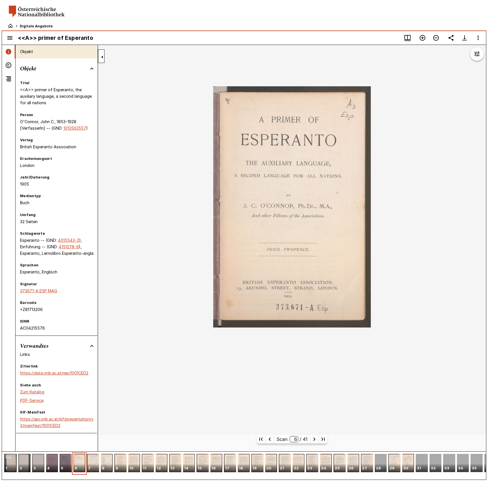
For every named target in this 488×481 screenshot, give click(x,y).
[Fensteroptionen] (478, 38)
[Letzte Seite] (323, 439)
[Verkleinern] (436, 38)
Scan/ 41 (292, 439)
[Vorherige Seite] (269, 439)
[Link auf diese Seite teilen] (451, 38)
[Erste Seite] (261, 439)
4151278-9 (69, 246)
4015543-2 (68, 240)
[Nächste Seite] (314, 439)
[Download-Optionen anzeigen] (464, 38)
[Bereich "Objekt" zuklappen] (91, 68)
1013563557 (75, 128)
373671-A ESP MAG (38, 290)
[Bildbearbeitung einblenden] (477, 54)
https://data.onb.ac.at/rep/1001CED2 (54, 373)
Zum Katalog (32, 391)
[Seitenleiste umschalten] (10, 38)
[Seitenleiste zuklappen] (102, 57)
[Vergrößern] (422, 38)
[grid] (244, 465)
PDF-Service (31, 400)
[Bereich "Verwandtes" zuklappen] (91, 346)
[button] (10, 463)
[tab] (8, 51)
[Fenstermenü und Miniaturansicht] (407, 38)
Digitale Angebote (36, 26)
